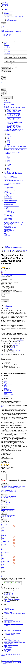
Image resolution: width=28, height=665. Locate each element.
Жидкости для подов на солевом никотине (14, 642)
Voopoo (8, 145)
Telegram (6, 46)
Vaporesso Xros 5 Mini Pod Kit (14, 126)
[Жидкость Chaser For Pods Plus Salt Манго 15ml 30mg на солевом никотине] (14, 275)
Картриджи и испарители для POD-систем (14, 107)
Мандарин (6, 386)
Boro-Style (9, 215)
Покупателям (7, 15)
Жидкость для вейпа (9, 609)
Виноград (6, 389)
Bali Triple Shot (7, 390)
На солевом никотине (9, 176)
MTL (2, 406)
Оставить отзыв (4, 484)
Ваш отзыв (3, 479)
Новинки (6, 9)
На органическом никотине (11, 177)
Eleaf (8, 168)
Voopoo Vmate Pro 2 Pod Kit (14, 117)
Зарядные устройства (9, 230)
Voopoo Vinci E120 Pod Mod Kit (14, 122)
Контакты (6, 13)
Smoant (8, 140)
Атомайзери (7, 210)
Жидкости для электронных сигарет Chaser (14, 486)
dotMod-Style (10, 216)
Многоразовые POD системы (11, 206)
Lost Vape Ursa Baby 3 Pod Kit (14, 121)
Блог (5, 12)
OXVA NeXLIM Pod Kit (13, 125)
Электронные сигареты (10, 610)
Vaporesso (9, 131)
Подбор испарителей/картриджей (12, 630)
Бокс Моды (6, 208)
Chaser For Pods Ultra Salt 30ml (8, 491)
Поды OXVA (7, 651)
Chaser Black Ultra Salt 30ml (7, 498)
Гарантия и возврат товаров (14, 18)
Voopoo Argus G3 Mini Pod (13, 113)
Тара (8, 188)
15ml (16, 343)
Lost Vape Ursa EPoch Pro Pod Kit (15, 118)
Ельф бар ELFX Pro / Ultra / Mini (12, 641)
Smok (8, 137)
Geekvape (9, 136)
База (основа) (10, 187)
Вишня (5, 393)
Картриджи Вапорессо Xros (11, 645)
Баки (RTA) (9, 211)
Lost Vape (9, 134)
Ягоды (5, 379)
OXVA (8, 133)
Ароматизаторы (11, 185)
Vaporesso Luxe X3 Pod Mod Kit (14, 129)
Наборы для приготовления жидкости (13, 180)
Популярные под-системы (10, 109)
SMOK (8, 160)
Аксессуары (7, 235)
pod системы (6, 405)
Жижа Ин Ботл (7, 646)
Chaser (2, 271)
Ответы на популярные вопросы (15, 16)
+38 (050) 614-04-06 (6, 35)
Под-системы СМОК (9, 639)
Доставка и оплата (8, 11)
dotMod (8, 144)
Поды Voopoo (7, 649)
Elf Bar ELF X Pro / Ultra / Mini (14, 127)
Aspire (8, 142)
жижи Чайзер (20, 340)
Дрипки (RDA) (10, 212)
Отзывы (6, 308)
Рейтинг (3, 471)
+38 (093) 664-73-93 (6, 37)
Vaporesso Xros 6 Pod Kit (13, 111)
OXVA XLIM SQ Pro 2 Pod (13, 115)
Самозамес (6, 184)
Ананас (5, 388)
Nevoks (8, 141)
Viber (5, 43)
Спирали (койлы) (8, 226)
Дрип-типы (6, 231)
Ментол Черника (8, 392)
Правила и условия (8, 622)
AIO (5, 214)
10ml (13, 343)
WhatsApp (6, 49)
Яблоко (5, 385)
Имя (2, 470)
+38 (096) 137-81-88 (6, 34)
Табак (5, 381)
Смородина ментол (8, 394)
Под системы (7, 608)
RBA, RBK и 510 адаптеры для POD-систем (15, 146)
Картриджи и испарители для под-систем (14, 613)
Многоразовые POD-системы (11, 105)
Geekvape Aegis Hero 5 (12, 119)
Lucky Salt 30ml (4, 504)
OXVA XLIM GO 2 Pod (12, 123)
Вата (5, 233)
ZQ (7, 171)
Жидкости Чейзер (8, 643)
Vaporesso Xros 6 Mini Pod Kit (14, 110)
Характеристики (8, 306)
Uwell (8, 138)
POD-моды (6, 106)
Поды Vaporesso (8, 647)
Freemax (9, 164)
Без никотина (7, 179)
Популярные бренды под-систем (12, 130)
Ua (3, 26)
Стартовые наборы (8, 204)
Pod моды (6, 207)
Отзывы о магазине (12, 20)
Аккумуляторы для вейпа (10, 227)
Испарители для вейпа (9, 223)
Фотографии (4, 483)
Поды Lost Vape (8, 650)
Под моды (6, 606)
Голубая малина (8, 384)
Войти (3, 23)
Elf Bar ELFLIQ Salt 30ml (7, 510)
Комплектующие (8, 612)
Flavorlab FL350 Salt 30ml (7, 516)
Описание (6, 305)
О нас (8, 19)
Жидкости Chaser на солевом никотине (10, 487)
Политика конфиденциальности (12, 621)
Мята (5, 382)
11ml (11, 352)
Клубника (6, 396)
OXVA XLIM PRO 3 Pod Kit (14, 114)
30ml (20, 343)
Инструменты (7, 229)
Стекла (5, 234)
